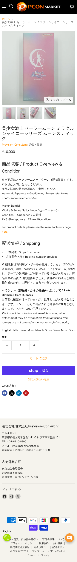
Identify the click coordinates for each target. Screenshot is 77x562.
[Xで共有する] (12, 393)
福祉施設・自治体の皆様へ (23, 539)
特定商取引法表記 (20, 547)
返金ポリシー (41, 547)
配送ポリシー (59, 547)
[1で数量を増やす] (34, 345)
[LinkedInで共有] (19, 393)
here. (5, 232)
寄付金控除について (53, 539)
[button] (8, 113)
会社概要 (57, 543)
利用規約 (44, 543)
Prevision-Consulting (15, 145)
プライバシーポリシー (22, 543)
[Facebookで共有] (4, 393)
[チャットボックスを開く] (69, 537)
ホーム (6, 19)
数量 (4, 337)
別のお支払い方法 (38, 379)
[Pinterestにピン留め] (26, 393)
